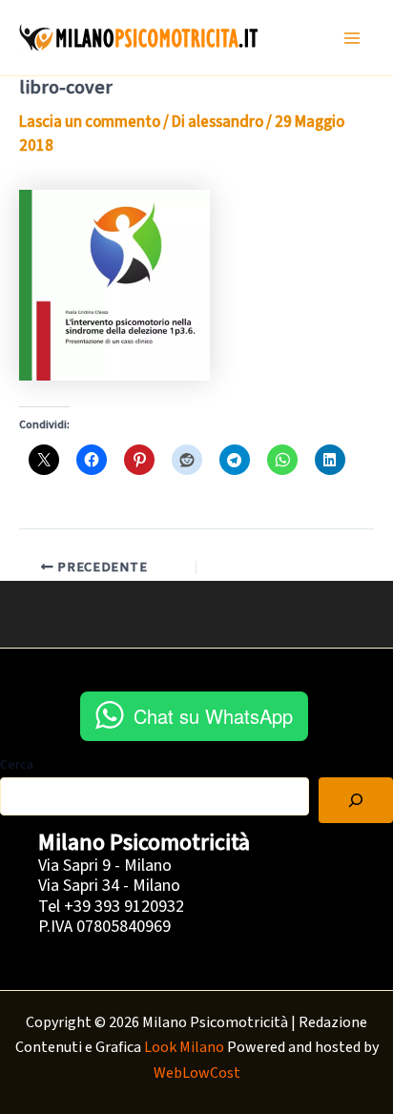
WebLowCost (197, 1072)
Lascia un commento (89, 122)
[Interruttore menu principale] (353, 38)
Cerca (16, 764)
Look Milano (184, 1047)
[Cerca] (356, 800)
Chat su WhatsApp (213, 716)
